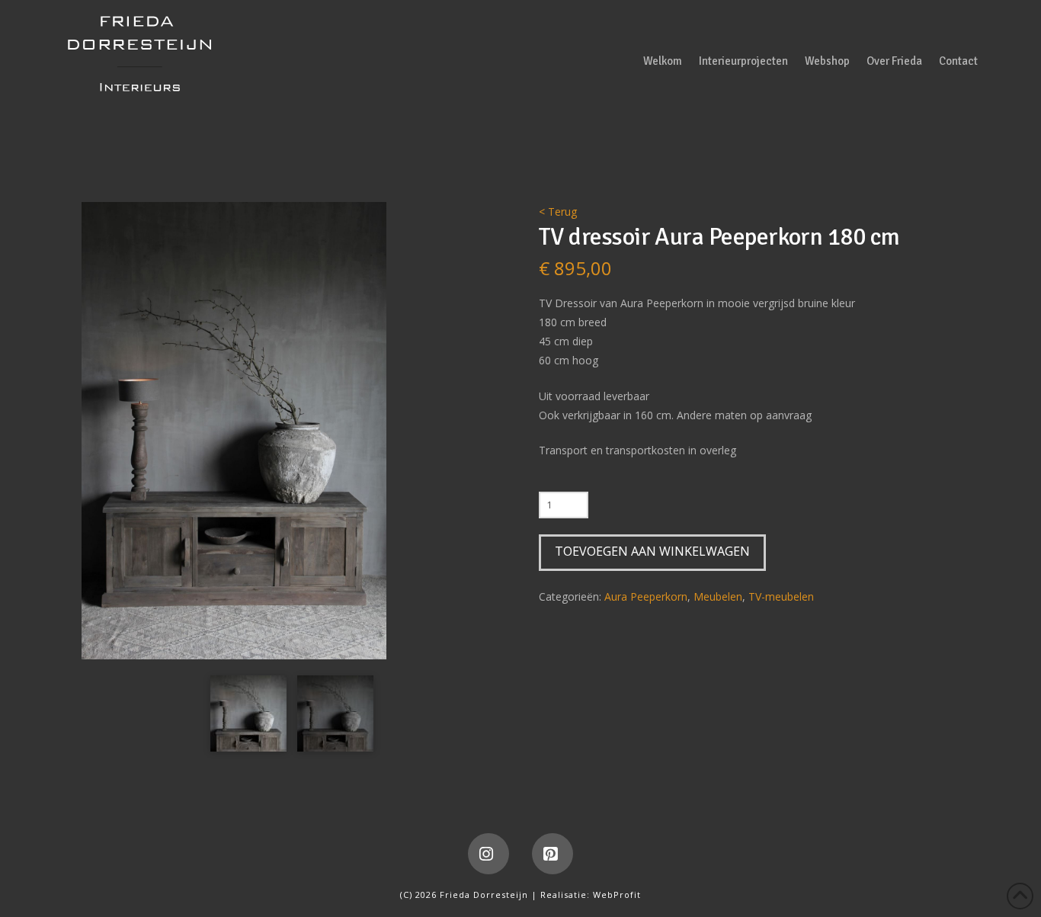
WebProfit (617, 894)
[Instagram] (488, 853)
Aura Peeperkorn (645, 596)
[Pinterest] (552, 853)
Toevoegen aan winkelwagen (652, 551)
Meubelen (717, 596)
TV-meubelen (781, 596)
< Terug (558, 211)
